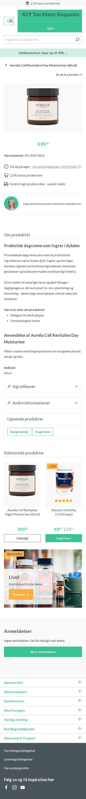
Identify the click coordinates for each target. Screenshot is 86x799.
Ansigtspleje (19, 432)
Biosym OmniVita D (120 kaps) (64, 512)
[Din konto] (11, 21)
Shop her (19, 594)
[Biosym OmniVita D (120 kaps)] (63, 480)
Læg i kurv (63, 538)
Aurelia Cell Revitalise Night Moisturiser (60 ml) (22, 512)
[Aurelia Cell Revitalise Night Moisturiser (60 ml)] (22, 480)
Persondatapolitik (16, 768)
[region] (43, 106)
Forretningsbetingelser (19, 750)
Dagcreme (43, 432)
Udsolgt (22, 538)
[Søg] (77, 40)
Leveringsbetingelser (18, 759)
